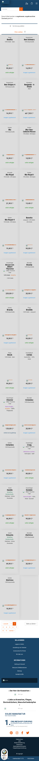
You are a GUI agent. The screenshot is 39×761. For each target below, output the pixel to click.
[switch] (4, 758)
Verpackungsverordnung (19, 748)
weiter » (11, 630)
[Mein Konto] (26, 3)
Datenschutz (19, 739)
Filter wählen (19, 32)
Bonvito (29, 218)
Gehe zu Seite (30, 624)
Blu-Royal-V (10, 220)
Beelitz (10, 39)
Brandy (29, 265)
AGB (19, 741)
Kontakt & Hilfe (20, 674)
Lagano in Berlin (19, 644)
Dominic (29, 490)
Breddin (29, 310)
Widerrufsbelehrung (19, 742)
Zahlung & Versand (19, 664)
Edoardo (9, 535)
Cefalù (29, 355)
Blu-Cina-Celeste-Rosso (29, 131)
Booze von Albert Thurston (9, 267)
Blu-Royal (10, 175)
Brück (9, 355)
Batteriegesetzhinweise (19, 746)
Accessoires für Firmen (19, 651)
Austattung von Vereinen (19, 647)
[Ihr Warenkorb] (32, 3)
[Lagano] (5, 2)
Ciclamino (29, 400)
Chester (9, 400)
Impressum (19, 744)
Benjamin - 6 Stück (29, 86)
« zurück (5, 624)
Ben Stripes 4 (9, 85)
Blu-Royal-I (29, 175)
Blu (9, 130)
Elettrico (29, 535)
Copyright (20, 754)
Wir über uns (19, 654)
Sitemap (19, 671)
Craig (29, 445)
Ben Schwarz (29, 39)
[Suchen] (21, 9)
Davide (9, 490)
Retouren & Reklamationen (19, 667)
